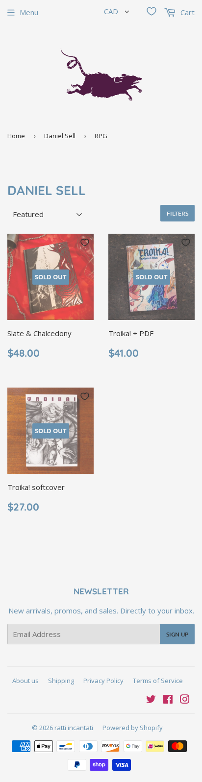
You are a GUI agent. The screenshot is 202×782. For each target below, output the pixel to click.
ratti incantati (73, 727)
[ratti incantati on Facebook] (168, 700)
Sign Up (177, 634)
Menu (29, 12)
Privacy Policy (103, 680)
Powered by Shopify (132, 727)
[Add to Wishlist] (84, 242)
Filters (177, 213)
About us (25, 680)
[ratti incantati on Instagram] (185, 700)
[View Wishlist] (151, 11)
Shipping (61, 680)
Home (16, 135)
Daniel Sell (60, 135)
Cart (186, 12)
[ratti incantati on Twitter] (151, 700)
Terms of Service (158, 680)
